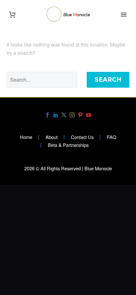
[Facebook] (47, 114)
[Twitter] (63, 114)
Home (26, 137)
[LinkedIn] (55, 114)
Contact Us (82, 137)
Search (108, 79)
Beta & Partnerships (68, 145)
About (52, 137)
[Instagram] (72, 114)
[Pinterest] (80, 114)
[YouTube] (88, 114)
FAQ (111, 137)
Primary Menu (123, 14)
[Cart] (12, 15)
